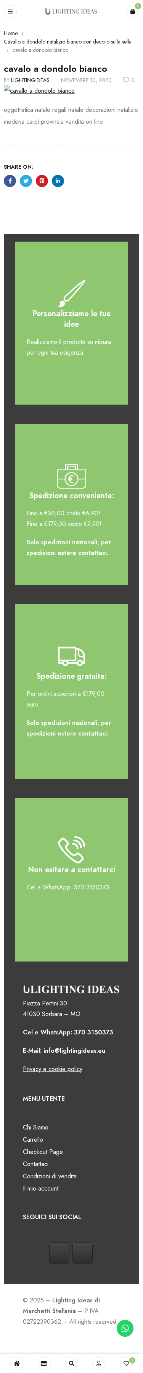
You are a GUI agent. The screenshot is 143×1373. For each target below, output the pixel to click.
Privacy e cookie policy (52, 1069)
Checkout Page (43, 1151)
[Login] (98, 1363)
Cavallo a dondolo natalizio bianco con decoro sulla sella (68, 41)
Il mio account (40, 1188)
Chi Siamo (35, 1127)
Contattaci (35, 1164)
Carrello (33, 1139)
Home (11, 33)
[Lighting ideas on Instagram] (82, 1252)
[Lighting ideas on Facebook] (59, 1252)
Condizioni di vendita (50, 1176)
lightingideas (30, 80)
